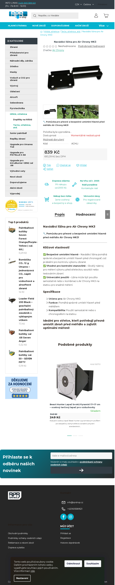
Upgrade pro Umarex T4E (21, 145)
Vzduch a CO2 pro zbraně (20, 79)
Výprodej (15, 193)
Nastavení (22, 578)
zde (33, 571)
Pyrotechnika (17, 108)
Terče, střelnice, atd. (22, 126)
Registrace (65, 538)
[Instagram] (70, 517)
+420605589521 (74, 509)
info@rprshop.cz (75, 502)
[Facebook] (63, 517)
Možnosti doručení (53, 139)
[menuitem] (17, 25)
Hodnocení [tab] (86, 214)
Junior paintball (18, 133)
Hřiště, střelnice (18, 114)
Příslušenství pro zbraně (19, 53)
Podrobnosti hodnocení (91, 46)
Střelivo (14, 66)
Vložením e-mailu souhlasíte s (76, 463)
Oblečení (15, 91)
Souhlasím (92, 563)
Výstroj (14, 86)
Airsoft (14, 97)
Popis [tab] (60, 214)
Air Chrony (58, 50)
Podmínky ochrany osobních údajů (25, 538)
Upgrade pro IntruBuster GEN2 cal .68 (21, 163)
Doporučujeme (18, 182)
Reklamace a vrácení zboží (21, 543)
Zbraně (14, 47)
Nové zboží (16, 177)
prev (45, 397)
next (105, 397)
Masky (13, 72)
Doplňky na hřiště (22, 119)
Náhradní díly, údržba (21, 61)
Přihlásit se (65, 533)
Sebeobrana (16, 102)
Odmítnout (73, 563)
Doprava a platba (16, 547)
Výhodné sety (17, 171)
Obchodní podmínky (18, 533)
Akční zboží (16, 188)
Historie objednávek (70, 543)
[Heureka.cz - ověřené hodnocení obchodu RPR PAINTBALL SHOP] (21, 206)
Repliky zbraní (17, 139)
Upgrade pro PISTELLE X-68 (18, 153)
